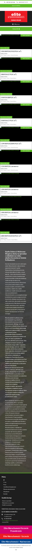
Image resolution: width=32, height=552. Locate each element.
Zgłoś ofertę (16, 5)
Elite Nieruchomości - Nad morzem (16, 542)
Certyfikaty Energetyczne (9, 487)
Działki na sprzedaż (7, 505)
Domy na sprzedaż (6, 501)
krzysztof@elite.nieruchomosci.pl (10, 520)
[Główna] (3, 480)
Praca (4, 484)
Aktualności (6, 491)
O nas (4, 482)
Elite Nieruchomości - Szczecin (16, 536)
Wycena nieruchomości (9, 489)
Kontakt (5, 494)
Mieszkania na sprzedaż (8, 503)
